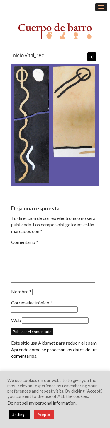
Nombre (21, 291)
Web (16, 320)
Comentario (24, 242)
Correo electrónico (31, 302)
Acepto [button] (44, 414)
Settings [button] (19, 414)
